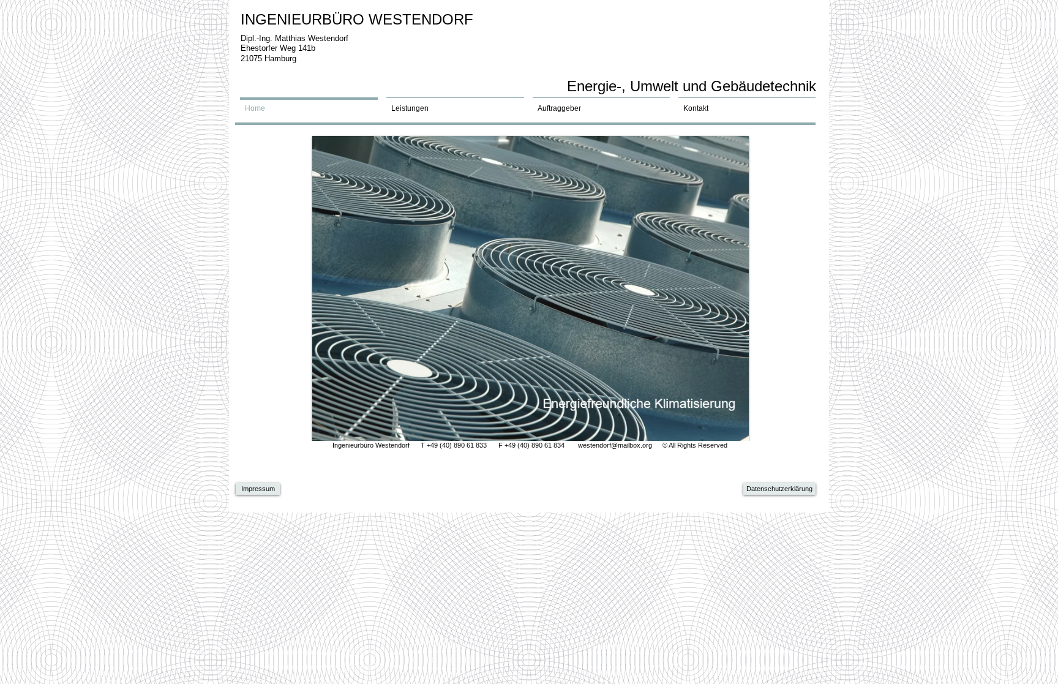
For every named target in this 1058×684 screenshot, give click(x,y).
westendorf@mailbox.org (615, 445)
